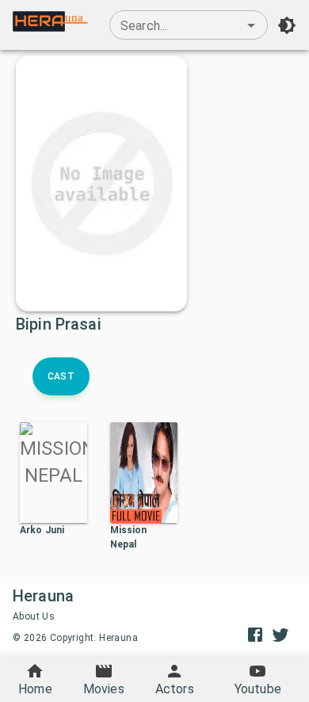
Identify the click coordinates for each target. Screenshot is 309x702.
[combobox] (188, 25)
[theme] (287, 25)
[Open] (251, 25)
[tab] (61, 376)
